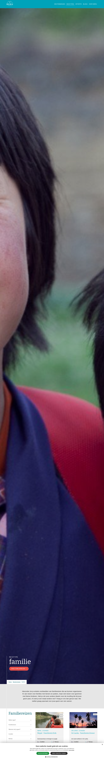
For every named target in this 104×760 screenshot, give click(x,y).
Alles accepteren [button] (43, 753)
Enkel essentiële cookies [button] (59, 753)
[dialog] (52, 751)
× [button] (102, 744)
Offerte (78, 4)
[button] (52, 757)
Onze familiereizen (19, 668)
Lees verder (71, 750)
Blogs (85, 4)
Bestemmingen (59, 4)
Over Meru (93, 4)
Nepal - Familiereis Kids (46, 733)
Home (10, 682)
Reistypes (70, 4)
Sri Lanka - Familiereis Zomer (83, 733)
